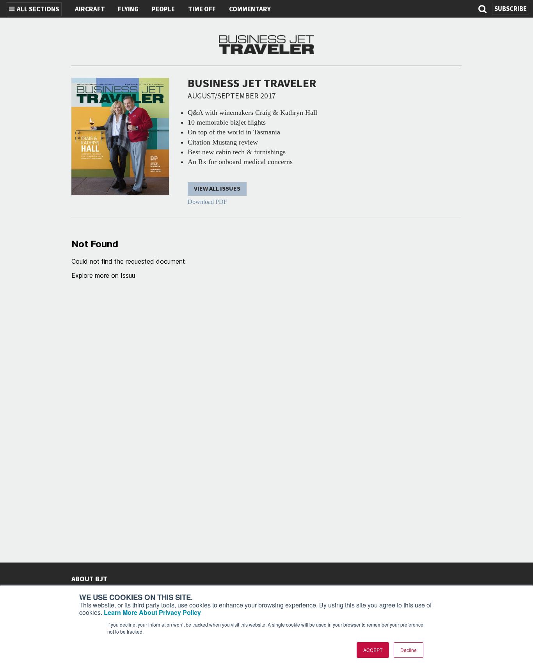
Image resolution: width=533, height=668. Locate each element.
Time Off (202, 9)
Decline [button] (408, 650)
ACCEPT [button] (372, 650)
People (163, 9)
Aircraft (90, 9)
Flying (128, 9)
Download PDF (207, 201)
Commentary (250, 9)
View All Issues (217, 188)
